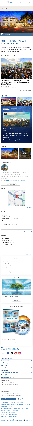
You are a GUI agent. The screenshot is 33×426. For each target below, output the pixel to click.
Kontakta (29, 254)
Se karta (29, 207)
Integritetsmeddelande (12, 420)
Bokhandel (4, 365)
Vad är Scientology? (7, 358)
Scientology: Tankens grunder (10, 297)
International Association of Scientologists (10, 408)
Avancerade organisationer (8, 266)
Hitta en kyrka (5, 262)
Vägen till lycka (24, 408)
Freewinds (4, 270)
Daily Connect (5, 370)
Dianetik (11, 402)
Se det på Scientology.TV (11, 140)
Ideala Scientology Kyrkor (7, 264)
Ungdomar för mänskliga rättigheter (9, 414)
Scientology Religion (5, 404)
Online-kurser (5, 361)
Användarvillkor (28, 420)
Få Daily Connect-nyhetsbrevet (11, 393)
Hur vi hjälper (5, 375)
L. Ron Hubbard (4, 402)
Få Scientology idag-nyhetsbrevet (12, 395)
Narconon (3, 410)
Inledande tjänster (6, 363)
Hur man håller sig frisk (7, 377)
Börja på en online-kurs (24, 404)
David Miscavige (14, 404)
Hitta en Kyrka (7, 387)
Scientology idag (6, 368)
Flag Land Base (5, 268)
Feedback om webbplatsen (11, 384)
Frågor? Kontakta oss (9, 382)
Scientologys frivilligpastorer (7, 406)
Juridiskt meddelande (6, 421)
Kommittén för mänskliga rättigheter (9, 416)
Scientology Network (18, 402)
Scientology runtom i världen (9, 372)
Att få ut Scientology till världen (9, 272)
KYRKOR (16, 259)
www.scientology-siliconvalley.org (16, 180)
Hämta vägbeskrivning (25, 231)
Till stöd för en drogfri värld (12, 410)
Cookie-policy (21, 420)
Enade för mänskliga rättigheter (8, 412)
